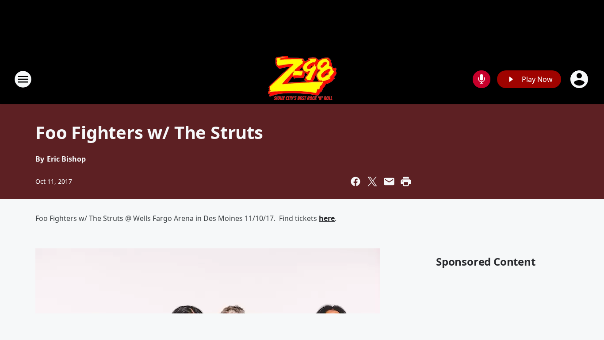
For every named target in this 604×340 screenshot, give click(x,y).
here (327, 218)
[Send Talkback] (481, 79)
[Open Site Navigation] (23, 79)
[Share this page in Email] (389, 181)
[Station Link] (302, 79)
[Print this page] (406, 181)
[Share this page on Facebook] (355, 181)
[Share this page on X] (372, 181)
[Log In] (580, 79)
